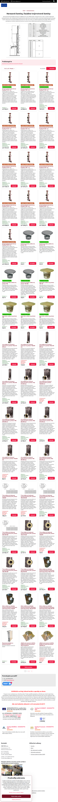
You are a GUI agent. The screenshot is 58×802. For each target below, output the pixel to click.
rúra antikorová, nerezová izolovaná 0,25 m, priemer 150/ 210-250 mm (28, 382)
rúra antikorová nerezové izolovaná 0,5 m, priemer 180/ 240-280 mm (27, 458)
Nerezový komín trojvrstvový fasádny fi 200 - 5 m (9, 205)
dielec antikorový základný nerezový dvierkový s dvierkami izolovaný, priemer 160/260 (9, 607)
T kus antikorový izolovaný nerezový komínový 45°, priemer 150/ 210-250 (46, 496)
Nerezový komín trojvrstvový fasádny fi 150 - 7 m (9, 128)
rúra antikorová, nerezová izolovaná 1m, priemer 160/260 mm (28, 346)
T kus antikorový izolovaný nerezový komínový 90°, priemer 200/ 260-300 (28, 570)
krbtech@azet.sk (10, 680)
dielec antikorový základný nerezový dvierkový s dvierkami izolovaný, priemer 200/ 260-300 (46, 607)
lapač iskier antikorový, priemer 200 (46, 316)
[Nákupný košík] (51, 5)
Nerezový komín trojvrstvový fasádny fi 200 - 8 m (9, 244)
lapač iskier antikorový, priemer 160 (9, 316)
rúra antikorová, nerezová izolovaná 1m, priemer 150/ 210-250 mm (9, 346)
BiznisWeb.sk (33, 792)
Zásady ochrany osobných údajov (37, 790)
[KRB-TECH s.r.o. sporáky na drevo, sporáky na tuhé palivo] (42, 719)
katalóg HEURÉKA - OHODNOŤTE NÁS (16, 727)
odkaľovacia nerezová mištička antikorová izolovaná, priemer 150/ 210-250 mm (28, 644)
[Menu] (55, 5)
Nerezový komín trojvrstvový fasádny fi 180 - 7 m (28, 167)
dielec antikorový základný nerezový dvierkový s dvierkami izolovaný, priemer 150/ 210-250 (46, 570)
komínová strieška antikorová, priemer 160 (46, 244)
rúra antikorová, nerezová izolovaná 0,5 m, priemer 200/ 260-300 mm (46, 458)
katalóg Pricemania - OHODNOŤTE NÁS (44, 727)
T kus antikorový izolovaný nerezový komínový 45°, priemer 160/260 (9, 496)
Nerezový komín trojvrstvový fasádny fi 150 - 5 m (28, 89)
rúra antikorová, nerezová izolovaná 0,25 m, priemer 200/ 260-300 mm (28, 420)
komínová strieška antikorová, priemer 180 (9, 283)
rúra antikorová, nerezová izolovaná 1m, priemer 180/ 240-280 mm (46, 346)
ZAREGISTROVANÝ (9, 714)
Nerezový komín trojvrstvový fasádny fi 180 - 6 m (9, 167)
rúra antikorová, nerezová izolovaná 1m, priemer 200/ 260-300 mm (9, 382)
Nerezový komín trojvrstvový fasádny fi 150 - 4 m (9, 89)
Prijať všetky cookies (16, 796)
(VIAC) (19, 716)
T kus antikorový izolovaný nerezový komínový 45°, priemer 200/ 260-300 (9, 533)
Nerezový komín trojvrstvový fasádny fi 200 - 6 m (28, 205)
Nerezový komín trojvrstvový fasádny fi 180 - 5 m (46, 128)
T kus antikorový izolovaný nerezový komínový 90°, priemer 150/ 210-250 (28, 533)
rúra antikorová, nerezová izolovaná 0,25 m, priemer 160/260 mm (45, 382)
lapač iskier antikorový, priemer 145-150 (46, 283)
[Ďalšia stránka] (31, 671)
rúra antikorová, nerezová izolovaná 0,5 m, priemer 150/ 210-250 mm (46, 420)
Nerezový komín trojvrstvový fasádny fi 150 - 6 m (46, 89)
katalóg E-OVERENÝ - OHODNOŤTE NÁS (44, 708)
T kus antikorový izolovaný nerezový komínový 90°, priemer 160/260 (46, 533)
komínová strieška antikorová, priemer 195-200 (28, 283)
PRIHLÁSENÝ (18, 714)
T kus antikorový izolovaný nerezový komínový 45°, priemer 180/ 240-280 (28, 496)
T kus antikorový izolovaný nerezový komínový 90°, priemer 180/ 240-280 (9, 570)
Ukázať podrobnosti (16, 799)
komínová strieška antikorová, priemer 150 (28, 244)
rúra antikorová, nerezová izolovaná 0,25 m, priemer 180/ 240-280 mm (9, 420)
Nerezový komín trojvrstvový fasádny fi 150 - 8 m (28, 128)
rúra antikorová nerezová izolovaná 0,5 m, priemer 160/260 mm (10, 458)
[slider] (10, 711)
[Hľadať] (48, 5)
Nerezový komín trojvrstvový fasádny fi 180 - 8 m (46, 167)
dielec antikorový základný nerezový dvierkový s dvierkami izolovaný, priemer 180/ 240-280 (28, 607)
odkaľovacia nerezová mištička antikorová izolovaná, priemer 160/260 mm (46, 644)
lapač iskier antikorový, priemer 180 (28, 316)
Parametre (52, 68)
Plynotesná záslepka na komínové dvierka (7, 643)
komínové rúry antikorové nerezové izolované (12, 63)
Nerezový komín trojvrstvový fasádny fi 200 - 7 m (46, 205)
